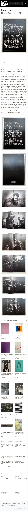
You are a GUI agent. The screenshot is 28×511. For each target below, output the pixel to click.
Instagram (13, 505)
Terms (3, 505)
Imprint (14, 503)
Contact (23, 503)
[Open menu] (25, 3)
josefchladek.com (22, 508)
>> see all (25, 320)
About (19, 503)
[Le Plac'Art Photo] (4, 3)
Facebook (8, 505)
